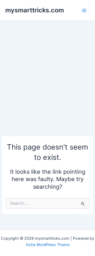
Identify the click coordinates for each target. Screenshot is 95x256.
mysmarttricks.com (34, 10)
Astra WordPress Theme (47, 244)
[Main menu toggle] (84, 10)
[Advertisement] (47, 71)
